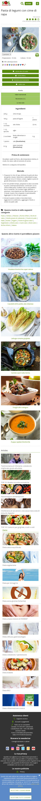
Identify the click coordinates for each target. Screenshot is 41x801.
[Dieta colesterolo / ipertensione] (20, 646)
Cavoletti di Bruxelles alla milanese (20, 304)
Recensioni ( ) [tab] (20, 99)
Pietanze (16, 216)
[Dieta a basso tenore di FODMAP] (20, 611)
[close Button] (39, 775)
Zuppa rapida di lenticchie (20, 442)
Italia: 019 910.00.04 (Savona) (22, 735)
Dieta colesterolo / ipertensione (14, 655)
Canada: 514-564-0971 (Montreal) (22, 727)
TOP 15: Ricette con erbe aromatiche (15, 482)
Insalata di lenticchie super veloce (20, 269)
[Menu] (37, 3)
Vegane (14, 221)
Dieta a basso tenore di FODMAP (15, 619)
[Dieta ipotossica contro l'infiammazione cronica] (20, 700)
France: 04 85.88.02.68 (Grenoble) (22, 733)
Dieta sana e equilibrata (11, 547)
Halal (3, 221)
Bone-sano (33, 223)
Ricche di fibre (24, 216)
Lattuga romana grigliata (20, 338)
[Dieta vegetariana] (20, 557)
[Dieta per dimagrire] (20, 575)
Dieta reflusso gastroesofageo (14, 637)
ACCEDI (28, 4)
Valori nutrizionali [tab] (20, 95)
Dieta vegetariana (9, 565)
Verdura (9, 216)
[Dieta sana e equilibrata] (20, 539)
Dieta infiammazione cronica (13, 708)
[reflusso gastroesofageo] (20, 629)
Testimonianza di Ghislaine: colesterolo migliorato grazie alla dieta (16, 467)
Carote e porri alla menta (20, 373)
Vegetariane (5, 223)
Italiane (14, 225)
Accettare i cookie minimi (20, 790)
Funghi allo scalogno (20, 407)
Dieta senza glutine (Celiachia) (14, 601)
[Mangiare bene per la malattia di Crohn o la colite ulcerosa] (20, 682)
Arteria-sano (14, 223)
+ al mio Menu (21, 76)
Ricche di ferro (6, 225)
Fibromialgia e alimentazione (12, 496)
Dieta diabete (7, 672)
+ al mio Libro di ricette (21, 71)
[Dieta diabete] (20, 664)
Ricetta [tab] (20, 90)
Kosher (8, 221)
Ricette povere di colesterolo (15, 218)
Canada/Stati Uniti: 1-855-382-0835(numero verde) (22, 730)
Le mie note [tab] (20, 103)
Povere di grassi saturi (25, 221)
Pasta (3, 216)
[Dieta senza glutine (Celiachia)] (20, 593)
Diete (4, 530)
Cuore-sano (24, 223)
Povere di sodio (31, 218)
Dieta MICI (6, 690)
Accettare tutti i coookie (20, 797)
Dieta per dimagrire (10, 583)
